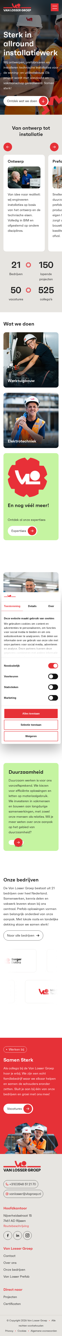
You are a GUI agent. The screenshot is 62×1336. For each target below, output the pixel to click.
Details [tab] (32, 605)
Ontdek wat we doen (22, 101)
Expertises (18, 531)
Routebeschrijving (16, 1226)
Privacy (9, 1330)
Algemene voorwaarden (44, 1330)
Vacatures (14, 1109)
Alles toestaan (31, 713)
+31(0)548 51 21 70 (22, 1184)
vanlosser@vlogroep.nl (25, 1194)
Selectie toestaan (31, 724)
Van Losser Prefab (16, 1276)
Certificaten (12, 1304)
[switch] (53, 676)
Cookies (22, 1330)
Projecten (10, 1297)
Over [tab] (51, 605)
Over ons (9, 1263)
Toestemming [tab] (12, 605)
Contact (9, 1256)
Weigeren (31, 735)
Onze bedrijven (14, 1270)
